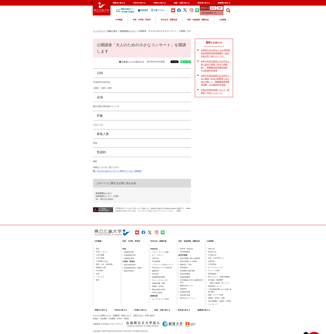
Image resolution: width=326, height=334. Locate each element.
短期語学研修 (185, 292)
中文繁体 (112, 318)
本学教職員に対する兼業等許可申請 (191, 281)
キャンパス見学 (214, 270)
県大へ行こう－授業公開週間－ (219, 277)
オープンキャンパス (215, 267)
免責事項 (116, 315)
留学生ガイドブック (187, 298)
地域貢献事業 (185, 277)
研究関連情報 (185, 252)
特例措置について (214, 286)
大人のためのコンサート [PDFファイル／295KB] (119, 171)
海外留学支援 (185, 295)
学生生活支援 (157, 293)
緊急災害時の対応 (158, 289)
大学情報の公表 (102, 261)
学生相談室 (156, 261)
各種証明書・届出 (158, 283)
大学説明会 (212, 264)
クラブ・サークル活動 (160, 252)
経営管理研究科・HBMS (133, 268)
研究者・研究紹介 (186, 249)
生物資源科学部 (130, 255)
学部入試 (211, 249)
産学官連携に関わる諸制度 (190, 258)
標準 (220, 8)
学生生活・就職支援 (169, 20)
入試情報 (222, 20)
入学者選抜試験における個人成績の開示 (219, 290)
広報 (97, 274)
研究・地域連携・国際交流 (198, 20)
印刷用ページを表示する (133, 62)
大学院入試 (212, 255)
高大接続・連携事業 (215, 280)
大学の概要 (100, 255)
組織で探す (112, 31)
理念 (97, 249)
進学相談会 (212, 274)
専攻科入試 (212, 252)
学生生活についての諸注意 (162, 268)
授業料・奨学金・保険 (216, 298)
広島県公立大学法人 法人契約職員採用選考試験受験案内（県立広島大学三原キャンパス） (215, 53)
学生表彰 (155, 274)
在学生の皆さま (139, 3)
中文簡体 (103, 318)
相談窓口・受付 (186, 264)
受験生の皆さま (119, 3)
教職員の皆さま (224, 3)
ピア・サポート (158, 255)
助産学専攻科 (129, 271)
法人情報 (99, 270)
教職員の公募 (101, 267)
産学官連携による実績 (188, 261)
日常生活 (155, 258)
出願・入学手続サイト (216, 258)
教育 (97, 280)
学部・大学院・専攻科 (142, 20)
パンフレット (213, 304)
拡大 (213, 8)
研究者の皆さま (204, 3)
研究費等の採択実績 (187, 271)
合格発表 (211, 261)
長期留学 (183, 289)
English (95, 318)
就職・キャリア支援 (215, 295)
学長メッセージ (102, 252)
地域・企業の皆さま (182, 3)
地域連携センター (128, 31)
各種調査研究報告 (158, 277)
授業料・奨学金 (158, 286)
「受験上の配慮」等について (219, 283)
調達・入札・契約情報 (104, 264)
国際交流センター (186, 286)
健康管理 (155, 271)
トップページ (99, 31)
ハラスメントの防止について (163, 264)
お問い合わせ (150, 315)
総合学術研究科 (130, 265)
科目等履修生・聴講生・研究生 (219, 301)
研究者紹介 (184, 268)
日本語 (126, 318)
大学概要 (119, 20)
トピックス (100, 277)
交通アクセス (138, 315)
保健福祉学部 (129, 258)
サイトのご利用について (102, 315)
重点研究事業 (185, 274)
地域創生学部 (129, 252)
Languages (209, 13)
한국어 (119, 318)
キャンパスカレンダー (160, 280)
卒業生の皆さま (159, 3)
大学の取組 (100, 258)
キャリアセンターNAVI (160, 299)
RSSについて (126, 315)
